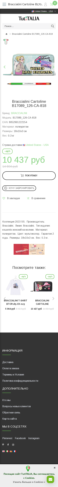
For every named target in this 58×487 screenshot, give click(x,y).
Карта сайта (9, 418)
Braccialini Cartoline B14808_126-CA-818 (42, 304)
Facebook (20, 438)
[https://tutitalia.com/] (3, 451)
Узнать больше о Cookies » (29, 481)
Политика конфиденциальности (20, 380)
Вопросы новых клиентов (16, 406)
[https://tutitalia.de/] (11, 451)
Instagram (33, 438)
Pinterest (7, 438)
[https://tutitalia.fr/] (14, 451)
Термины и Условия (13, 374)
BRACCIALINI (19, 113)
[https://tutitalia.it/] (7, 451)
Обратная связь (11, 412)
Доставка (7, 362)
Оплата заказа (10, 368)
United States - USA (37, 145)
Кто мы (6, 400)
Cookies (29, 477)
